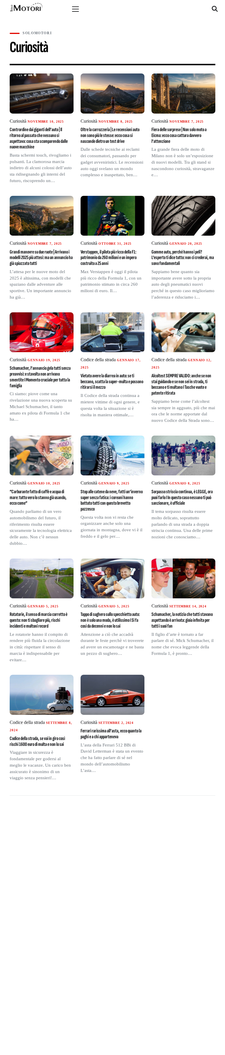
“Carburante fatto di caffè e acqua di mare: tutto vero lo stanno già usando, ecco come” (38, 497)
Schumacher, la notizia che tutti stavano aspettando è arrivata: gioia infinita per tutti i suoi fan (182, 620)
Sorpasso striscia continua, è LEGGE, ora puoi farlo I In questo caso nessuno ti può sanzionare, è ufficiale (182, 497)
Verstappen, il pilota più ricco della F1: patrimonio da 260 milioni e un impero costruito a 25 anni (109, 257)
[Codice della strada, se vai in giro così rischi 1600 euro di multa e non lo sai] (42, 695)
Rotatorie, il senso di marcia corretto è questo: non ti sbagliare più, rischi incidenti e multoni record (38, 620)
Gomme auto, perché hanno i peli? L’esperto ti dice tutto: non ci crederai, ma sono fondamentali (182, 257)
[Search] (215, 9)
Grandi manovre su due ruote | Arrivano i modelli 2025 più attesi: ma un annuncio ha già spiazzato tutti (41, 257)
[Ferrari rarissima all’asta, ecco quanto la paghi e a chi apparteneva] (112, 695)
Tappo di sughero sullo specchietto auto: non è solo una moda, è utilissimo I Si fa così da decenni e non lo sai (110, 620)
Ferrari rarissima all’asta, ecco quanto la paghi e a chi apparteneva (111, 734)
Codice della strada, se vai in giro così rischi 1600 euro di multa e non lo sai (37, 741)
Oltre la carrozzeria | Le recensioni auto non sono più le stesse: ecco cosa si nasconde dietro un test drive (110, 135)
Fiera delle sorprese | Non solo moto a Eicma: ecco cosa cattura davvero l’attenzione (179, 135)
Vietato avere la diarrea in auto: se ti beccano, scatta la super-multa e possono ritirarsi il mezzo (112, 381)
